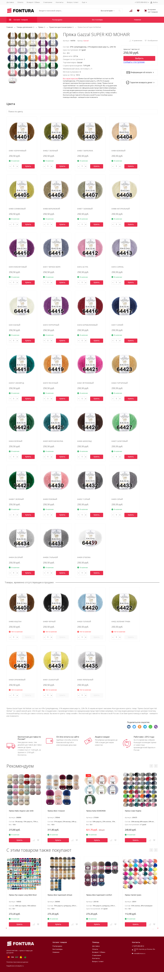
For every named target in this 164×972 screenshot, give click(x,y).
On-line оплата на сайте (67, 736)
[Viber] (156, 727)
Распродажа (57, 20)
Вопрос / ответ (72, 2)
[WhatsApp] (150, 727)
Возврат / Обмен (33, 2)
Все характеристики (71, 78)
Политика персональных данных (17, 962)
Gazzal (85, 41)
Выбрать (139, 58)
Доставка (10, 2)
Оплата (20, 2)
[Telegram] (145, 727)
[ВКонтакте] (129, 727)
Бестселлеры (97, 20)
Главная (9, 27)
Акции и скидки (102, 736)
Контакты (59, 2)
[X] (134, 727)
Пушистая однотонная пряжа (60, 27)
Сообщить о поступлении (134, 62)
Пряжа (40, 27)
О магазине (47, 2)
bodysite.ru (20, 966)
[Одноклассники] (139, 727)
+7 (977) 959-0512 (138, 946)
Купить (28, 166)
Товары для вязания (24, 27)
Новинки (137, 20)
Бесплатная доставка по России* (29, 737)
